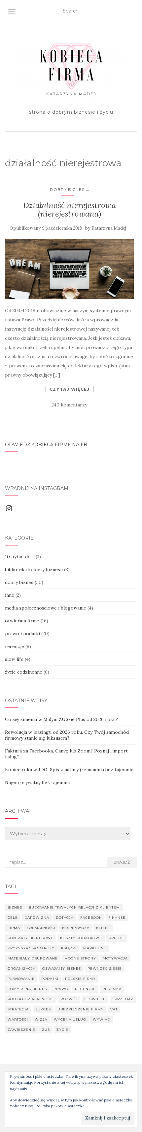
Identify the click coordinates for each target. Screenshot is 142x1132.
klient (103, 928)
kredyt (116, 938)
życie (62, 1030)
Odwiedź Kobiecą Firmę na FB (46, 445)
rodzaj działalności (31, 999)
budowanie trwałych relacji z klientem (74, 907)
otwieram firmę (22, 621)
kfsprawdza (75, 928)
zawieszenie (21, 1030)
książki (69, 948)
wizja (41, 1019)
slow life (14, 659)
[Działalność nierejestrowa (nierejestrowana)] (69, 269)
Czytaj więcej (69, 389)
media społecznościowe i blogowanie (45, 608)
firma (14, 928)
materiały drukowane (33, 958)
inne (9, 595)
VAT (114, 1009)
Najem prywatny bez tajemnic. (38, 782)
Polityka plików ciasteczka (60, 1105)
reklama (112, 989)
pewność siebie (105, 968)
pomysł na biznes (27, 989)
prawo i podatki (22, 633)
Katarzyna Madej (108, 228)
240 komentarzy (69, 405)
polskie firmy (80, 979)
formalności (41, 928)
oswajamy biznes (61, 968)
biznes (15, 907)
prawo (60, 989)
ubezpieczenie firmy (80, 1009)
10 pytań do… (19, 557)
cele (13, 917)
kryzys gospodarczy (31, 948)
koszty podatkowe (81, 938)
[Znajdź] (133, 11)
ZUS (46, 1030)
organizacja (22, 968)
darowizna (36, 917)
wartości (18, 1019)
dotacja (65, 917)
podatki (49, 979)
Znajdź (122, 862)
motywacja (115, 958)
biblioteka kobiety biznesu (34, 569)
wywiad (101, 1019)
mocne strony (80, 958)
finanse (116, 917)
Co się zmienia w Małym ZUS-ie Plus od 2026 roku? (61, 719)
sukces (43, 1009)
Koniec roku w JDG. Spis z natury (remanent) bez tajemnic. (69, 770)
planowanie (21, 979)
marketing (95, 948)
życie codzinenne (23, 672)
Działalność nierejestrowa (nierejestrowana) (69, 209)
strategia (18, 1009)
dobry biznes (67, 189)
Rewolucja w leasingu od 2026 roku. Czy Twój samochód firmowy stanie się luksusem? (67, 735)
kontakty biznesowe (30, 938)
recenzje (14, 646)
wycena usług (70, 1019)
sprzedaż (122, 999)
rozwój (69, 999)
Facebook (91, 917)
